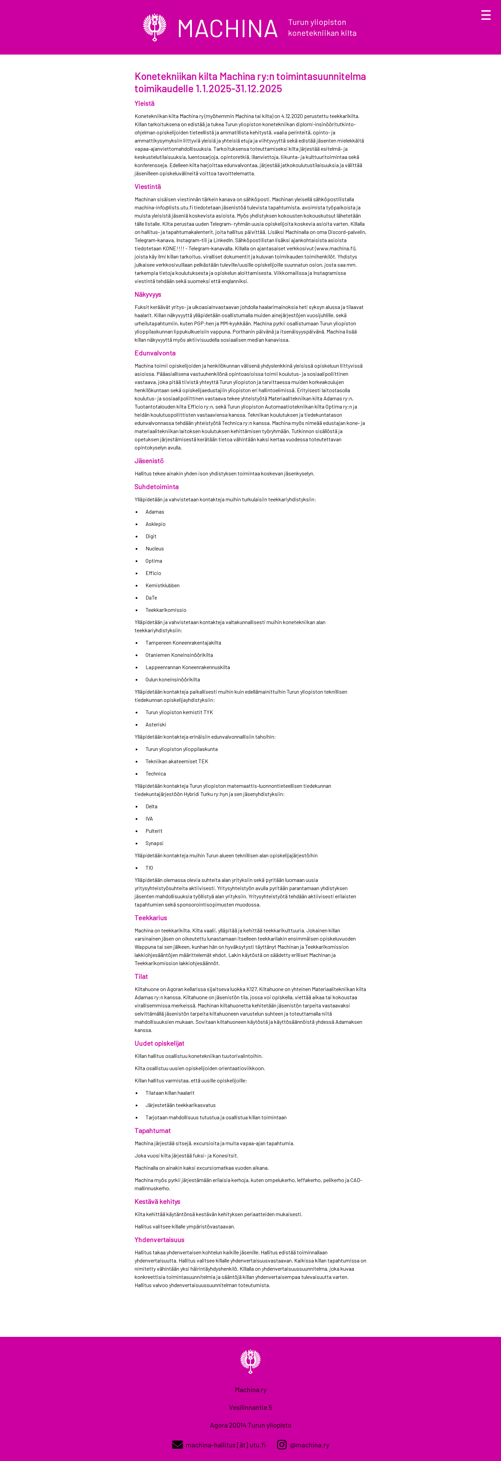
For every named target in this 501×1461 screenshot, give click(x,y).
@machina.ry (309, 1445)
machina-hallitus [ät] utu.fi (225, 1445)
